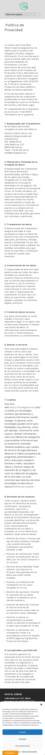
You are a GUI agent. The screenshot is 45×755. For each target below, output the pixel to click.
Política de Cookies (24, 486)
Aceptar (22, 732)
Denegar (22, 739)
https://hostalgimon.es (22, 407)
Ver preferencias (22, 746)
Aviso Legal (28, 105)
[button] (41, 704)
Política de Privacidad (29, 752)
